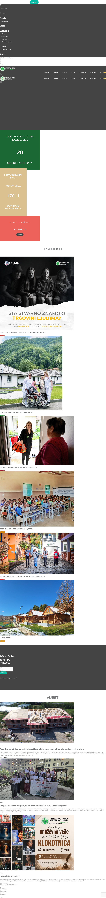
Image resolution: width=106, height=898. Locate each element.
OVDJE (20, 234)
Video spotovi (4, 39)
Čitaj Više (2, 335)
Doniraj (3, 54)
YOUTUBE (3, 894)
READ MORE (3, 758)
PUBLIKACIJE (4, 31)
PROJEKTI (3, 18)
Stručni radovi (4, 36)
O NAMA (3, 13)
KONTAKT (3, 46)
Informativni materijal (6, 41)
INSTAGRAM (3, 892)
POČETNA (3, 8)
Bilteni (2, 33)
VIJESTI (2, 26)
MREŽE (1, 65)
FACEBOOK (3, 889)
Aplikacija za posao (6, 49)
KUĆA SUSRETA (4, 21)
